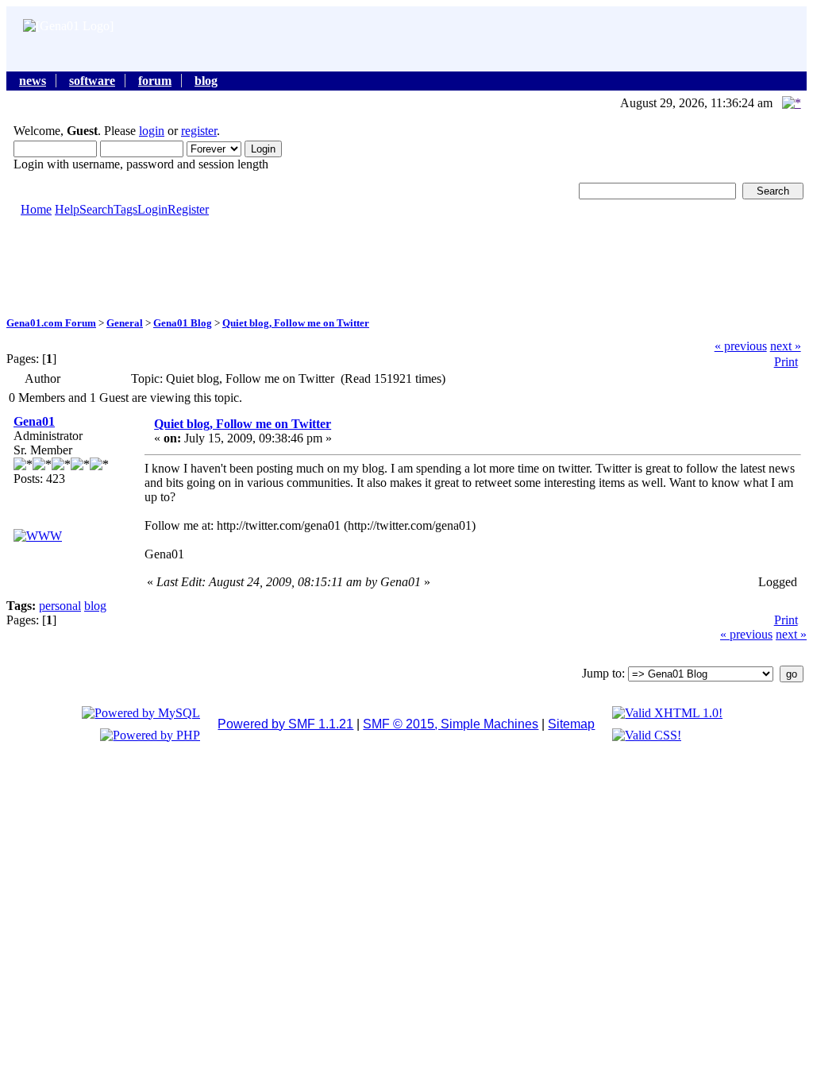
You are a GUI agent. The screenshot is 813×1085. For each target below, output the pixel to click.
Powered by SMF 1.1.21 (285, 724)
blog (95, 605)
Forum (154, 80)
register (199, 130)
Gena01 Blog (182, 323)
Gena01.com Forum (51, 323)
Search (96, 209)
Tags (125, 209)
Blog (206, 80)
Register (188, 209)
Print (786, 362)
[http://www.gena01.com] (37, 535)
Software (92, 80)
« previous (741, 346)
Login (152, 209)
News (32, 80)
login (151, 130)
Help (67, 209)
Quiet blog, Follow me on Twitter (295, 323)
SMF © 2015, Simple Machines (450, 724)
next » (785, 346)
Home (36, 209)
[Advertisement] (406, 265)
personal (60, 605)
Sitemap (571, 724)
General (124, 323)
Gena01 (34, 421)
